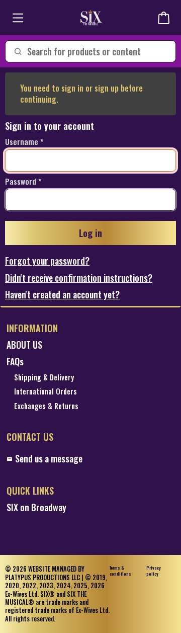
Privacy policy (153, 571)
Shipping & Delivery (44, 377)
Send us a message (48, 458)
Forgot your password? (47, 261)
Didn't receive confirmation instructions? (78, 278)
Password (20, 182)
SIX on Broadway (36, 507)
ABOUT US (24, 345)
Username (21, 142)
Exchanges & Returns (46, 406)
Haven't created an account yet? (62, 294)
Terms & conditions (120, 571)
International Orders (45, 392)
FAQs (15, 361)
